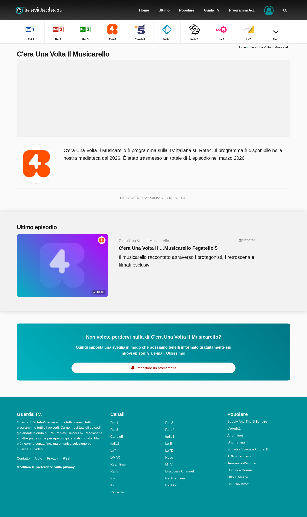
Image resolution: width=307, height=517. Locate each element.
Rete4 (169, 430)
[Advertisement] (153, 98)
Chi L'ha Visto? (238, 484)
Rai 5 (114, 471)
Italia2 (114, 443)
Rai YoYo (117, 492)
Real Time (118, 464)
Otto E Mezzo (237, 477)
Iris (112, 478)
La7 (113, 450)
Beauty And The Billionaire (247, 421)
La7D (169, 450)
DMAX (115, 457)
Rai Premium (175, 478)
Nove (169, 457)
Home (242, 47)
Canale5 (116, 436)
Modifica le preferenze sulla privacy (46, 467)
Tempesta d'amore (241, 463)
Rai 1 (114, 423)
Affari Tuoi (235, 435)
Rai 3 (114, 430)
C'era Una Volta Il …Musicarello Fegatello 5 (168, 248)
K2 (112, 485)
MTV (168, 464)
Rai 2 (169, 423)
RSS (66, 458)
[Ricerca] (284, 10)
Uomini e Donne (239, 470)
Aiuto (38, 458)
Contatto (23, 458)
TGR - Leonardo (239, 456)
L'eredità (234, 428)
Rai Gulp (171, 485)
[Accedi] (268, 10)
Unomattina (236, 442)
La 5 (168, 443)
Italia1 (169, 436)
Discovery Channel (179, 471)
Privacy (52, 458)
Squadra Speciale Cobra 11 (248, 449)
